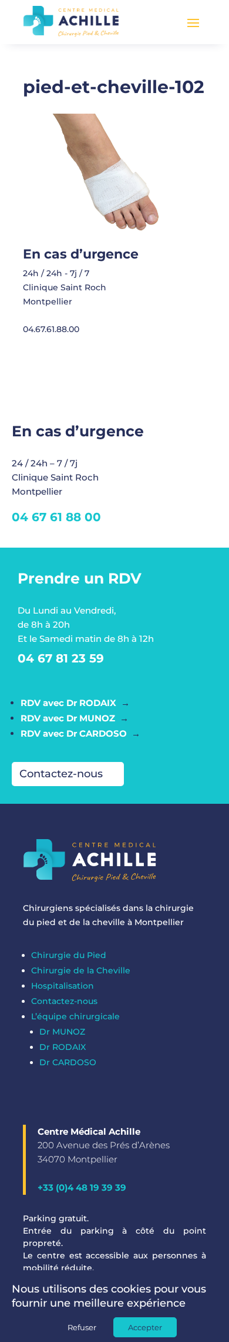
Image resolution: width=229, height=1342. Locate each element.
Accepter (145, 1327)
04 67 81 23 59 (61, 658)
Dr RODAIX (62, 1047)
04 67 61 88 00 (56, 517)
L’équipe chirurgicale (75, 1016)
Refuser (82, 1327)
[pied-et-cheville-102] (111, 240)
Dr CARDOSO (67, 1062)
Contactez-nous (61, 773)
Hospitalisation (62, 985)
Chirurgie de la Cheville (80, 970)
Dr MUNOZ (62, 1031)
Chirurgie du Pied (68, 955)
